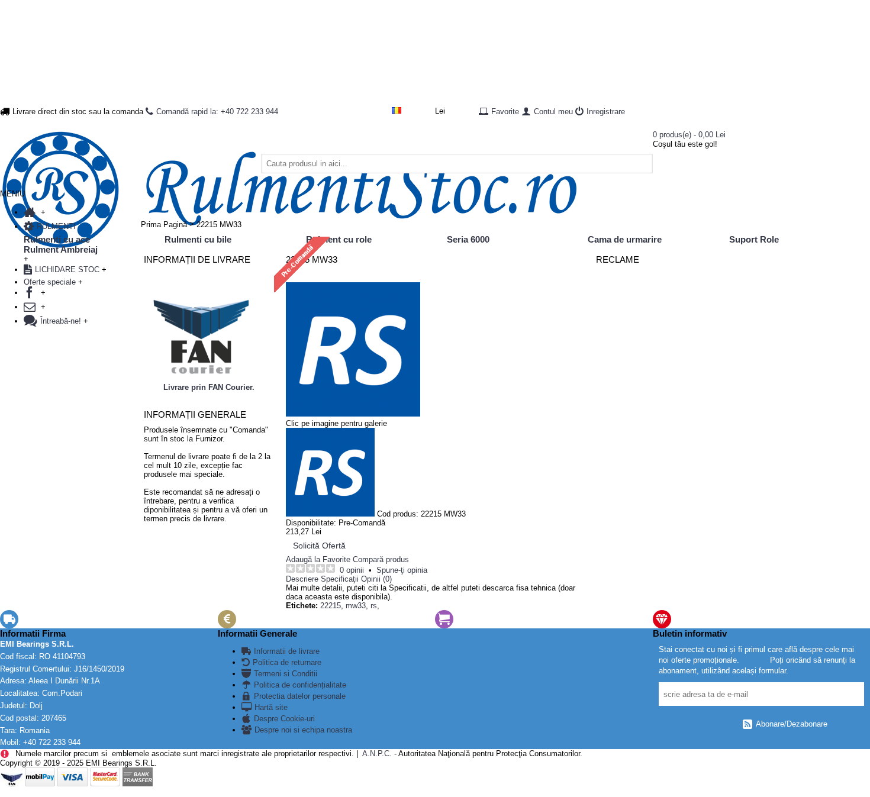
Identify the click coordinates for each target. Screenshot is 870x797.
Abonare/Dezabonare (791, 723)
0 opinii (352, 570)
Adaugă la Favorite (318, 559)
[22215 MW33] (353, 414)
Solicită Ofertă (319, 545)
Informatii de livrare (287, 651)
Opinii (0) (376, 579)
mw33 (356, 605)
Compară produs (381, 559)
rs (373, 605)
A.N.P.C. (376, 753)
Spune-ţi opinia (401, 570)
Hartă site (271, 707)
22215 (330, 605)
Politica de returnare (287, 662)
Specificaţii (340, 579)
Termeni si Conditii (285, 673)
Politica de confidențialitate (300, 684)
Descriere (302, 579)
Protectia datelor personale (300, 696)
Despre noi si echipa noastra (303, 729)
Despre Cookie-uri (284, 718)
